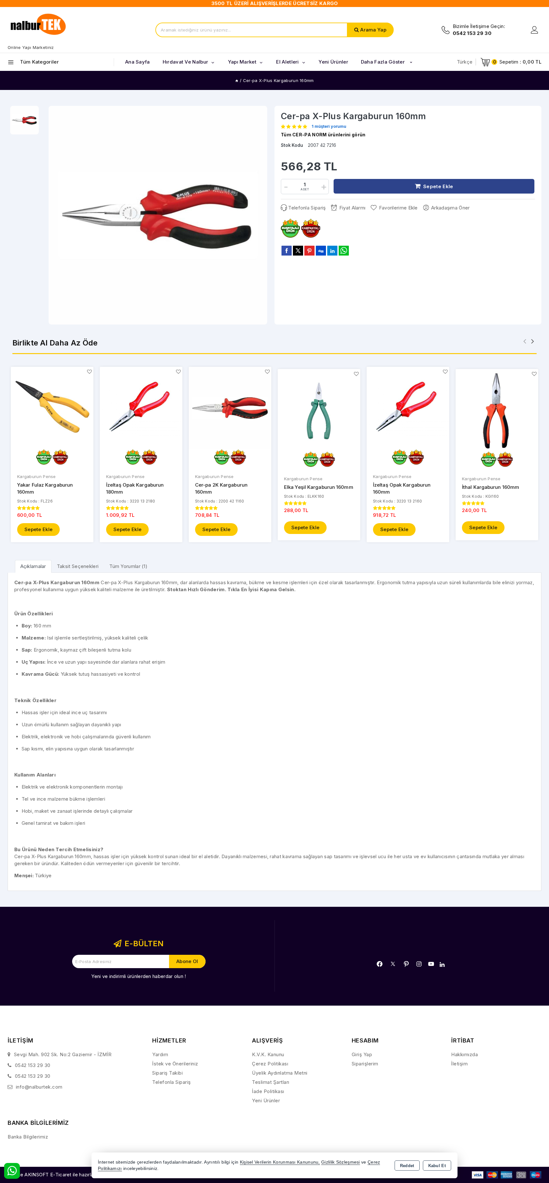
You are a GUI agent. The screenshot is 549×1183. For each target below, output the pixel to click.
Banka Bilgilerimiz (28, 1137)
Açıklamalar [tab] (33, 566)
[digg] (321, 250)
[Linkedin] (442, 965)
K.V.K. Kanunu (268, 1054)
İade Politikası (268, 1091)
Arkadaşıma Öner (450, 208)
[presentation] (525, 341)
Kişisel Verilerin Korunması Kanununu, (280, 1162)
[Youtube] (431, 964)
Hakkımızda (464, 1054)
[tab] (33, 566)
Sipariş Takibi (167, 1073)
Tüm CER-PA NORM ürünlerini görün (323, 134)
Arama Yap (373, 30)
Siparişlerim (365, 1064)
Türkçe (465, 62)
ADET (305, 189)
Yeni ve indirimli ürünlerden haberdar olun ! (138, 976)
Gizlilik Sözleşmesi (340, 1162)
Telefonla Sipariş (307, 208)
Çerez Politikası (270, 1064)
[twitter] (298, 251)
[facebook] (286, 250)
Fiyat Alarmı (352, 208)
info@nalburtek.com (39, 1087)
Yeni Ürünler (266, 1101)
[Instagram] (419, 964)
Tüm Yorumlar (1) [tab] (128, 566)
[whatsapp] (344, 251)
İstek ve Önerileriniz (175, 1064)
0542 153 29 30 (33, 1065)
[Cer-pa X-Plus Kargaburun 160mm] (158, 215)
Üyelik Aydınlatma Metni (280, 1073)
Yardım (160, 1054)
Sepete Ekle (38, 529)
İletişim (459, 1064)
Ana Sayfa (137, 62)
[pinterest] (309, 250)
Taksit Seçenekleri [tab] (77, 566)
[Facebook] (379, 964)
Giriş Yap (362, 1054)
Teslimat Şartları (270, 1082)
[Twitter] (393, 964)
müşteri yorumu (329, 126)
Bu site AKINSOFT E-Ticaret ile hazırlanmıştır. (59, 1175)
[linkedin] (332, 250)
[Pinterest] (406, 964)
